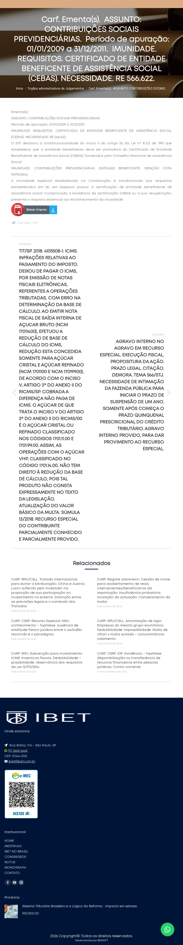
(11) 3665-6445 (17, 750)
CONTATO (12, 873)
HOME (9, 840)
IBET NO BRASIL (16, 851)
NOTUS (9, 862)
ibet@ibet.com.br (21, 761)
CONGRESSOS (15, 857)
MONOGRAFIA (15, 867)
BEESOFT (103, 940)
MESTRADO (13, 846)
